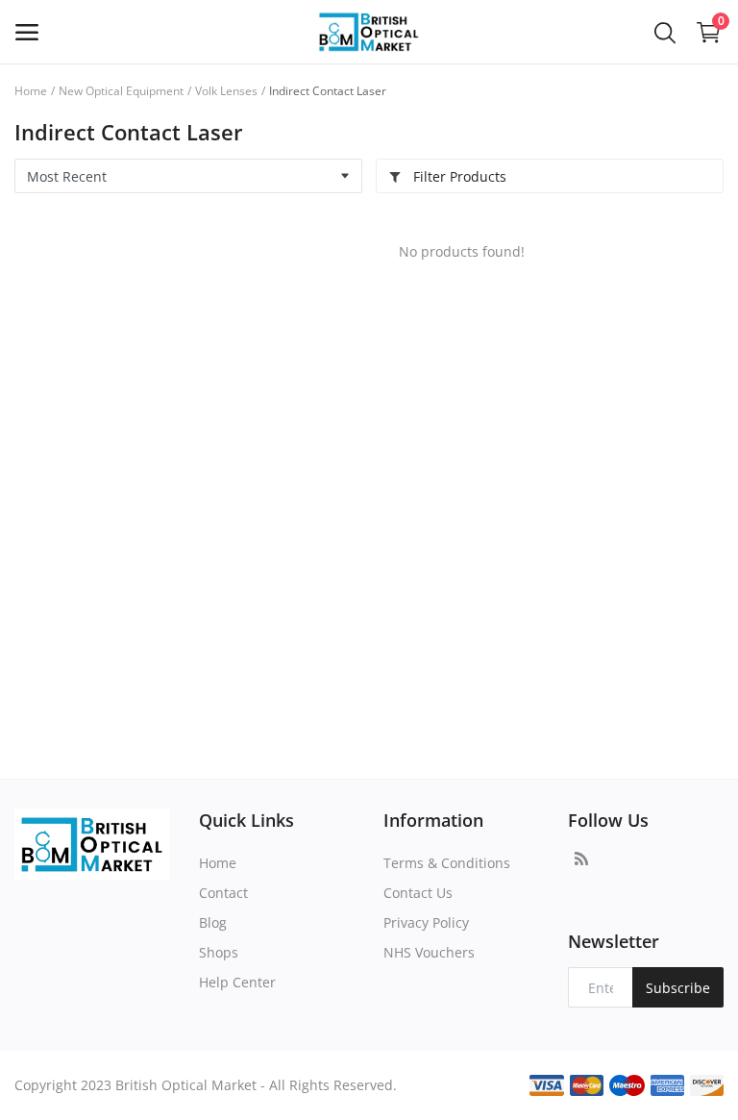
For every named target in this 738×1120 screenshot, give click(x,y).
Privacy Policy (426, 922)
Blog (213, 922)
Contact (223, 893)
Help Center (237, 982)
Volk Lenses (226, 91)
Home (30, 91)
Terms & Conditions (446, 863)
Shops (218, 952)
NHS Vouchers (429, 952)
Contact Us (418, 893)
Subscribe (678, 988)
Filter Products (457, 176)
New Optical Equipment (121, 91)
